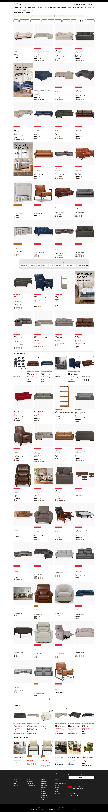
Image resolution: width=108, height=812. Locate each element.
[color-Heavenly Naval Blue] (38, 60)
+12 (43, 99)
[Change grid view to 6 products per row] (82, 21)
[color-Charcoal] (61, 216)
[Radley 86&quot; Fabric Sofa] (84, 35)
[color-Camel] (57, 764)
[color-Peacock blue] (73, 764)
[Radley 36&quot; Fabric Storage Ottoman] (84, 435)
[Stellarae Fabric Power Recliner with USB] (64, 632)
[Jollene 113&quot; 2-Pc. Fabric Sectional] (43, 113)
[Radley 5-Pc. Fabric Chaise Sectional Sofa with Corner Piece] (64, 231)
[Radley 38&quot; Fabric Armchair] (64, 475)
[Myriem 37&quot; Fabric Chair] (43, 514)
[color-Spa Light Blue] (35, 764)
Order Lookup (16, 779)
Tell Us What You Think (44, 797)
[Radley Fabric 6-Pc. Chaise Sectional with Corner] (64, 153)
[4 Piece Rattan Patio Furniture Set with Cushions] (74, 747)
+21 (43, 500)
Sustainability (57, 791)
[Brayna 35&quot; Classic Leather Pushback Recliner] (23, 435)
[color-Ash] (57, 60)
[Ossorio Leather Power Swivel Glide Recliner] (43, 632)
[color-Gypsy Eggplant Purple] (40, 99)
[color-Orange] (71, 764)
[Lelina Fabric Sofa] (23, 593)
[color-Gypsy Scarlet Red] (14, 420)
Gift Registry (43, 799)
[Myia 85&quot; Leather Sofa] (43, 231)
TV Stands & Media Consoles (48, 15)
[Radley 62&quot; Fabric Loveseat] (84, 231)
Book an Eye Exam (44, 795)
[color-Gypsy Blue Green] (38, 99)
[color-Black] (55, 764)
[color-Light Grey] (36, 178)
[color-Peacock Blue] (78, 178)
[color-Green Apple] (36, 306)
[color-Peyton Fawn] (83, 656)
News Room (57, 787)
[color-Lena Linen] (76, 656)
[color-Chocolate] (55, 539)
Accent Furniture (59, 15)
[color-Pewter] (55, 345)
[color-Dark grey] (61, 764)
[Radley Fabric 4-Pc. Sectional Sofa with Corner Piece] (43, 435)
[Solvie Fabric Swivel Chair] (64, 593)
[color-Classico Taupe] (78, 138)
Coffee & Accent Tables (26, 15)
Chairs (40, 15)
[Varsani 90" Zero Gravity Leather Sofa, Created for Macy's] (33, 363)
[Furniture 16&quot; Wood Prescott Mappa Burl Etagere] (64, 397)
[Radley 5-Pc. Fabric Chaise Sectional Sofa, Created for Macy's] (33, 715)
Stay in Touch (43, 789)
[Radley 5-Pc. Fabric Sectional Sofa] (43, 322)
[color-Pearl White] (31, 764)
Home (16, 10)
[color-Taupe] (78, 618)
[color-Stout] (38, 420)
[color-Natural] (57, 345)
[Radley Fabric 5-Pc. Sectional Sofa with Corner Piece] (23, 322)
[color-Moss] (35, 420)
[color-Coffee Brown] (59, 216)
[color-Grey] (55, 305)
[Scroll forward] (87, 265)
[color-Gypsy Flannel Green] (42, 99)
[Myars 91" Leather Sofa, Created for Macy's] (88, 363)
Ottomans (76, 15)
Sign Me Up (81, 777)
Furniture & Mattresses (22, 10)
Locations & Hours (44, 777)
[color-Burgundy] (88, 765)
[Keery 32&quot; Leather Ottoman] (23, 632)
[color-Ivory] (79, 178)
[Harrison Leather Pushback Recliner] (64, 514)
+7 (64, 99)
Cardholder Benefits (30, 777)
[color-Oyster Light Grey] (30, 764)
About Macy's (57, 775)
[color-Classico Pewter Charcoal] (79, 138)
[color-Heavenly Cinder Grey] (42, 60)
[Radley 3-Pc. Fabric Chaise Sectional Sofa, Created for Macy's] (74, 715)
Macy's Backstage (44, 781)
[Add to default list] (24, 357)
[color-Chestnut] (76, 346)
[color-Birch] (14, 692)
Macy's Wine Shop (44, 785)
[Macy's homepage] (14, 10)
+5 (91, 765)
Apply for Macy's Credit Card (31, 775)
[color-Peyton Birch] (81, 656)
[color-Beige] (85, 765)
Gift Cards (28, 779)
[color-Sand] (55, 60)
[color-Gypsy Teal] (19, 420)
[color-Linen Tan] (55, 657)
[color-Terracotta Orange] (76, 178)
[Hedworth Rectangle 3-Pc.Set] (84, 475)
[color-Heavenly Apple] (62, 257)
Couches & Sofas (17, 15)
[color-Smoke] (59, 539)
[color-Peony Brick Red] (33, 764)
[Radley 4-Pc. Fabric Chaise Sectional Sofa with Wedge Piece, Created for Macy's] (61, 715)
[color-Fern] (14, 615)
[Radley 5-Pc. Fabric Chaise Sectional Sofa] (43, 35)
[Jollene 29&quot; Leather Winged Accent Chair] (43, 192)
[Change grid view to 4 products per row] (80, 21)
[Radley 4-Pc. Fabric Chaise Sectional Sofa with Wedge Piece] (23, 113)
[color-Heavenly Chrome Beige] (35, 60)
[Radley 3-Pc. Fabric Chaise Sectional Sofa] (84, 74)
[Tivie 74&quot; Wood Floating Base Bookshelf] (64, 282)
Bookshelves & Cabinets (68, 15)
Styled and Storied (58, 793)
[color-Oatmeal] (38, 539)
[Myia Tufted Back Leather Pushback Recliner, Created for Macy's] (74, 363)
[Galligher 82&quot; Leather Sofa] (43, 153)
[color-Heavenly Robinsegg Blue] (79, 539)
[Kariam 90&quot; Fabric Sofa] (64, 553)
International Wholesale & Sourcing (60, 783)
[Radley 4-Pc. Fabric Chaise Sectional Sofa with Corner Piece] (23, 553)
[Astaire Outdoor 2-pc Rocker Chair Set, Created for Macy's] (47, 747)
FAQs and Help (16, 775)
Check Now (81, 788)
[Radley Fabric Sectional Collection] (43, 475)
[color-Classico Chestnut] (76, 138)
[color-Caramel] (35, 178)
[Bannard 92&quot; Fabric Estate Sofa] (23, 35)
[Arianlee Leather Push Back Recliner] (23, 475)
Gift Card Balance (30, 781)
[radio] (35, 60)
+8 (43, 60)
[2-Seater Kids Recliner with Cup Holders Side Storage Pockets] (47, 715)
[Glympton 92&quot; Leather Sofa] (84, 397)
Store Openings (43, 793)
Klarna (15, 777)
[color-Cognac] (55, 216)
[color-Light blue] (62, 764)
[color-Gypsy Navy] (35, 99)
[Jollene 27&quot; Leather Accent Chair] (64, 671)
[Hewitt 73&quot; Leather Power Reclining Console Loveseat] (84, 553)
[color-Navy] (76, 618)
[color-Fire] (61, 539)
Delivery (21, 20)
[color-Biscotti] (16, 615)
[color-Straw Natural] (28, 764)
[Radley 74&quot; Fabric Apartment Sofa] (84, 192)
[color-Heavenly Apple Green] (79, 60)
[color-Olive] (83, 765)
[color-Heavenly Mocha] (76, 216)
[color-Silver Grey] (35, 657)
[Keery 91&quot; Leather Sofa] (43, 397)
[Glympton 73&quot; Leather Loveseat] (64, 435)
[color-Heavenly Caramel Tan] (40, 60)
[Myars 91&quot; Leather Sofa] (64, 192)
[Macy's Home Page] (17, 4)
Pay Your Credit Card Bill (31, 785)
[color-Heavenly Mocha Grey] (36, 60)
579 (60, 698)
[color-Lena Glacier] (78, 656)
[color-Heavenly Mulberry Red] (61, 500)
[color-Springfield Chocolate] (14, 500)
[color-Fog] (55, 576)
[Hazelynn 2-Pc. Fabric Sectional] (84, 593)
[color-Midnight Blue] (35, 138)
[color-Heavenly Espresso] (81, 216)
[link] (23, 53)
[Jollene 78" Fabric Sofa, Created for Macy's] (47, 363)
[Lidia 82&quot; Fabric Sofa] (23, 397)
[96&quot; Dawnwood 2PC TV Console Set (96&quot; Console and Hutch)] (23, 192)
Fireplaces (81, 15)
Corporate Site (57, 779)
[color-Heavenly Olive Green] (62, 500)
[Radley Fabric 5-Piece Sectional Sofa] (64, 74)
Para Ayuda (15, 781)
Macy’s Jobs (57, 785)
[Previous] (14, 35)
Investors (56, 781)
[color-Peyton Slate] (79, 656)
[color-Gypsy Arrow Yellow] (36, 99)
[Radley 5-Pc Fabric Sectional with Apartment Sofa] (43, 553)
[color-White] (14, 217)
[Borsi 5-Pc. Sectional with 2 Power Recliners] (23, 671)
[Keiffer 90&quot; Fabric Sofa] (84, 632)
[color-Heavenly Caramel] (61, 257)
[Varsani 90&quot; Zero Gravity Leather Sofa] (84, 322)
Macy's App (43, 779)
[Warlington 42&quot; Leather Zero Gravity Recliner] (43, 593)
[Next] (31, 35)
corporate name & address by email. (71, 809)
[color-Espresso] (18, 217)
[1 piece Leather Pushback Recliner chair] (88, 747)
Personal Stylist (43, 787)
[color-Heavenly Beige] (79, 216)
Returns (15, 783)
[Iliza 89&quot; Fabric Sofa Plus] (23, 514)
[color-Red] (69, 764)
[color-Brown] (57, 305)
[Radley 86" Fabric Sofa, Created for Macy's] (20, 715)
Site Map (56, 789)
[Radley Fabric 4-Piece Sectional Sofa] (64, 113)
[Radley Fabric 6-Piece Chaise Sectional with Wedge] (23, 282)
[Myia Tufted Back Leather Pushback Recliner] (43, 282)
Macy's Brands (43, 783)
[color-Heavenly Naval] (78, 216)
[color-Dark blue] (59, 764)
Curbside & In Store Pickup (45, 775)
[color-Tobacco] (35, 539)
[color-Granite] (76, 421)
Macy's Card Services (30, 783)
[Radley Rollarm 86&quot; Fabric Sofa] (64, 322)
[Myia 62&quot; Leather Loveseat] (84, 153)
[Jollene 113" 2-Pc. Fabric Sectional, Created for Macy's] (88, 715)
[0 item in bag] (93, 4)
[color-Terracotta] (38, 256)
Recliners (35, 15)
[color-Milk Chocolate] (78, 577)
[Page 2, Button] (62, 699)
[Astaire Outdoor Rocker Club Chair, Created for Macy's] (33, 747)
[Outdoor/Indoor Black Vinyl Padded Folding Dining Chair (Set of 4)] (20, 363)
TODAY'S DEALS (28, 1)
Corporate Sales (57, 777)
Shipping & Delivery (17, 785)
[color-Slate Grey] (36, 138)
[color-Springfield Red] (16, 500)
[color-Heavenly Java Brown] (18, 139)
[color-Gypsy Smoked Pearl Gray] (16, 420)
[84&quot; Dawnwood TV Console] (23, 231)
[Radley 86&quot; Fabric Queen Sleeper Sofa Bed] (84, 514)
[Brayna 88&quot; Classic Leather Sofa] (84, 113)
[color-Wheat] (16, 217)
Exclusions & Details (76, 788)
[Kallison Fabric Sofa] (64, 35)
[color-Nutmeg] (57, 539)
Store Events (43, 791)
